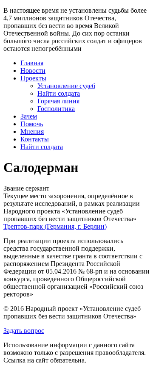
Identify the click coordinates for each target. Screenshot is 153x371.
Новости (32, 70)
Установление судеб (66, 85)
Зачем (28, 116)
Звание (13, 188)
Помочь (31, 123)
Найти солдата (58, 93)
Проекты (33, 78)
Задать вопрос (23, 330)
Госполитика (56, 108)
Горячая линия (58, 101)
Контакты (34, 139)
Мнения (32, 131)
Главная (31, 62)
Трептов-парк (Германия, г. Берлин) (55, 226)
